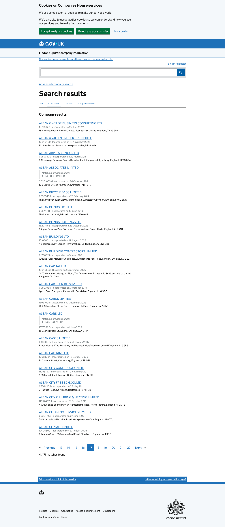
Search (181, 72)
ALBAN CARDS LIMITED (55, 299)
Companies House (57, 517)
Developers (109, 510)
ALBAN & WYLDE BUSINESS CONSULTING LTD (70, 123)
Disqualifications (86, 103)
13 (61, 447)
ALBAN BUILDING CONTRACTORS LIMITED (68, 251)
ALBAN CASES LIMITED (55, 338)
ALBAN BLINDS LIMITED (55, 207)
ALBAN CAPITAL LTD (52, 266)
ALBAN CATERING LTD (54, 353)
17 (90, 447)
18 (98, 447)
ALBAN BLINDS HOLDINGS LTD (60, 222)
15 (76, 447)
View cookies (121, 31)
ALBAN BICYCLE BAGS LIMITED (60, 192)
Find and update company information (63, 53)
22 (128, 447)
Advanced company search (56, 84)
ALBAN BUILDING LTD (54, 236)
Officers (69, 103)
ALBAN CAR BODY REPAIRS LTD (60, 284)
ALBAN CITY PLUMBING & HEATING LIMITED (69, 397)
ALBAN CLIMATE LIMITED (56, 427)
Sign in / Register (177, 63)
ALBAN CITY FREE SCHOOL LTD (60, 382)
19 (105, 447)
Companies (53, 103)
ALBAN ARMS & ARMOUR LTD (59, 153)
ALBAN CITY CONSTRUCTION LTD (61, 368)
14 (68, 447)
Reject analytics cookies (93, 31)
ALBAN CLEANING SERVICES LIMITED (65, 412)
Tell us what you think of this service (57, 479)
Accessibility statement (88, 510)
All (41, 103)
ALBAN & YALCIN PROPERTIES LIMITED (65, 138)
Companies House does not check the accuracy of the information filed (76, 59)
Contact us (67, 510)
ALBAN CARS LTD (50, 313)
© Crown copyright (176, 517)
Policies (43, 510)
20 (113, 447)
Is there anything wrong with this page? (165, 479)
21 (121, 447)
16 (83, 447)
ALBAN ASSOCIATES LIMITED (59, 167)
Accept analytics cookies (56, 31)
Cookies (54, 510)
